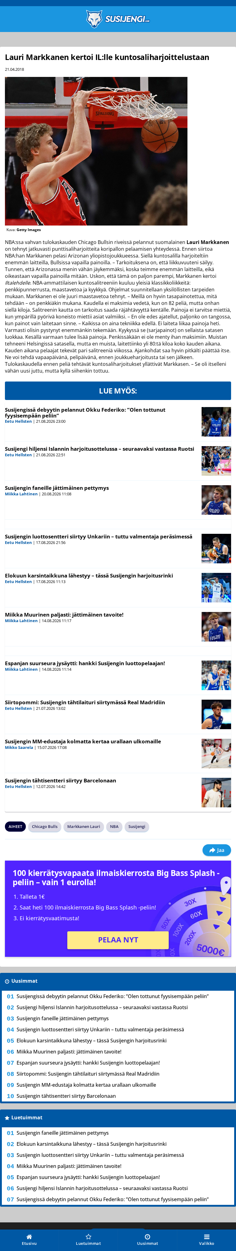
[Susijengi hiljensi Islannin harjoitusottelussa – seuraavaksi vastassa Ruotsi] (216, 461)
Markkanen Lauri (83, 826)
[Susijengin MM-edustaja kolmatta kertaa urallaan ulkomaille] (216, 753)
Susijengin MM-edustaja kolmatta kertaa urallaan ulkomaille (83, 741)
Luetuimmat (26, 1117)
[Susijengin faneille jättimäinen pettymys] (216, 500)
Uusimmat (24, 980)
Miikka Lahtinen (21, 494)
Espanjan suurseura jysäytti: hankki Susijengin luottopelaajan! (85, 663)
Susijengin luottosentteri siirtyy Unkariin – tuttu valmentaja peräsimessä (98, 536)
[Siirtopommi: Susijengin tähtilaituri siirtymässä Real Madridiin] (216, 714)
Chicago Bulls (44, 826)
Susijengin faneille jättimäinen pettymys (57, 487)
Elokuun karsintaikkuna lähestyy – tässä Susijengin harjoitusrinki (89, 575)
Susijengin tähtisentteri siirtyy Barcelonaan (60, 780)
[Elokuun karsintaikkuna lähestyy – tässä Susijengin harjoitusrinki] (216, 587)
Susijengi (136, 826)
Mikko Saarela (19, 747)
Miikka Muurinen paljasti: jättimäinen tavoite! (64, 614)
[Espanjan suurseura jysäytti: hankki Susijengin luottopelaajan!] (216, 675)
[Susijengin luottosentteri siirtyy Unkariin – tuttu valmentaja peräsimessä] (216, 548)
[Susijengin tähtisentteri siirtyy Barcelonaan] (216, 792)
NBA (114, 826)
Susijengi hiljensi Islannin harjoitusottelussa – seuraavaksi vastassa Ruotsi (99, 448)
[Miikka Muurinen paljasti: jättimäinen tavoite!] (216, 626)
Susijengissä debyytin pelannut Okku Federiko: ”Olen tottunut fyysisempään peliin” (85, 412)
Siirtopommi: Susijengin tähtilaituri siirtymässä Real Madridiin (85, 702)
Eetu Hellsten (18, 421)
